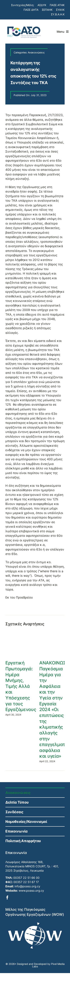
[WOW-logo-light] (35, 924)
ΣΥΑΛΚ (60, 9)
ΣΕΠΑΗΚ (47, 9)
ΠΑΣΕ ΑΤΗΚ (57, 5)
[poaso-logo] (23, 25)
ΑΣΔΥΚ (42, 5)
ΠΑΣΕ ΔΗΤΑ (31, 9)
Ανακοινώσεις (36, 52)
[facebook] (7, 897)
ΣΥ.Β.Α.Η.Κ (58, 14)
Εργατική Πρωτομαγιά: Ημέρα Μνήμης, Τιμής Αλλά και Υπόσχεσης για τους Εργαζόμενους (20, 686)
